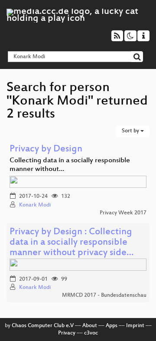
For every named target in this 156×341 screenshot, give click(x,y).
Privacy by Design (46, 149)
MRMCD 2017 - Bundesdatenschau (104, 295)
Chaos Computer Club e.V (43, 326)
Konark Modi (35, 205)
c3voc (91, 333)
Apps (111, 326)
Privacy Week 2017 (123, 213)
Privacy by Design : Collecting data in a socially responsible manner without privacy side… (71, 243)
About (89, 326)
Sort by (131, 131)
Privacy (66, 333)
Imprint (135, 326)
